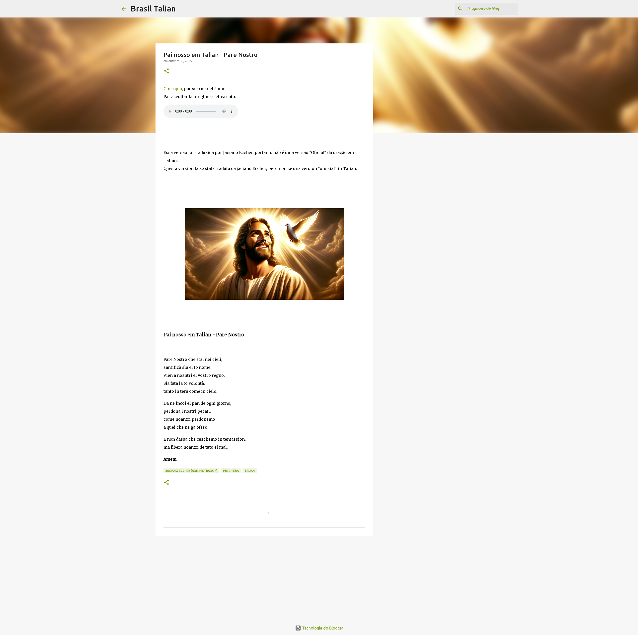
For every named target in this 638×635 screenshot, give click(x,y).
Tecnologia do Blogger (322, 628)
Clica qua (172, 88)
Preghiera (231, 470)
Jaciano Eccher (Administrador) (191, 470)
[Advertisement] (264, 578)
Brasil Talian (153, 8)
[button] (166, 71)
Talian (249, 470)
